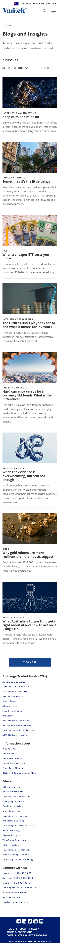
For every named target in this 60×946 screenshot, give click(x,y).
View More (30, 662)
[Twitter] (30, 921)
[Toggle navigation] (53, 11)
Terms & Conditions (19, 932)
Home (10, 928)
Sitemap (21, 928)
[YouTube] (35, 921)
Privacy (34, 928)
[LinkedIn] (24, 921)
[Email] (41, 921)
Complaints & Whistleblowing (27, 935)
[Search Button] (45, 11)
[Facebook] (18, 921)
